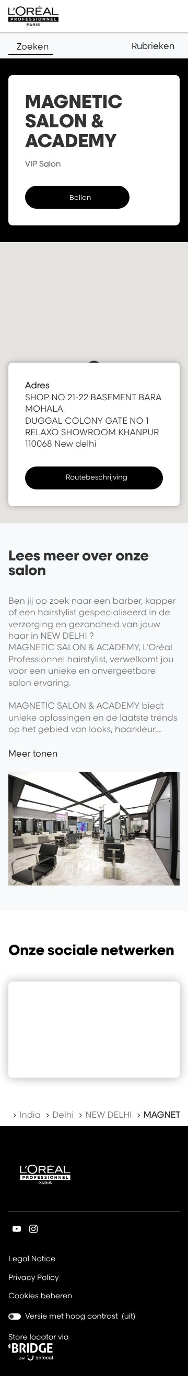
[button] (156, 46)
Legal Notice (31, 1259)
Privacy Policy (33, 1278)
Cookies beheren (40, 1295)
